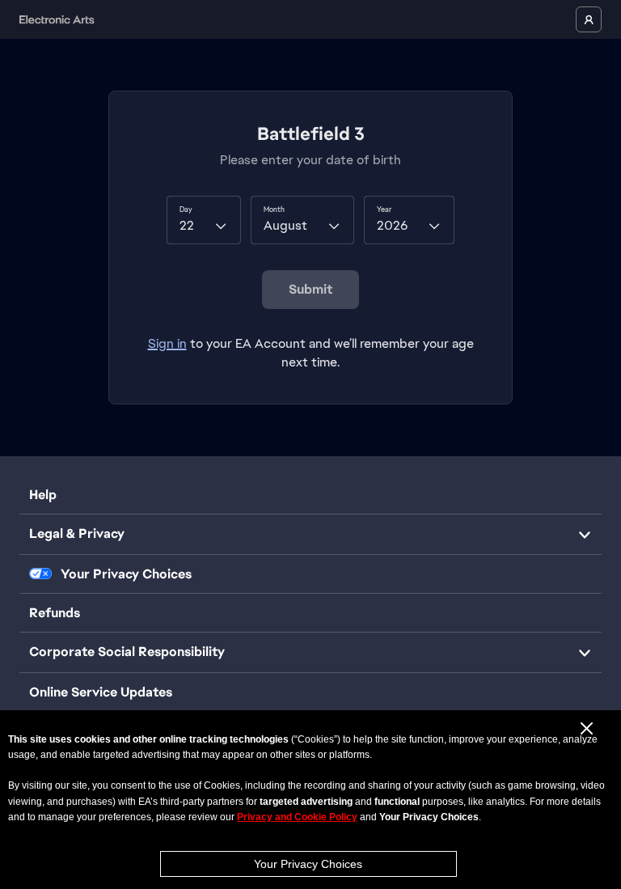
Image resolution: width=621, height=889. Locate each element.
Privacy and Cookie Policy (297, 817)
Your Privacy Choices (308, 863)
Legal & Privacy (77, 533)
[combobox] (204, 220)
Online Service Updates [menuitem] (100, 692)
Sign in (167, 343)
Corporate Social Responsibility (127, 651)
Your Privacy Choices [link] (126, 574)
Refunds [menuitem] (54, 612)
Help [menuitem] (43, 494)
